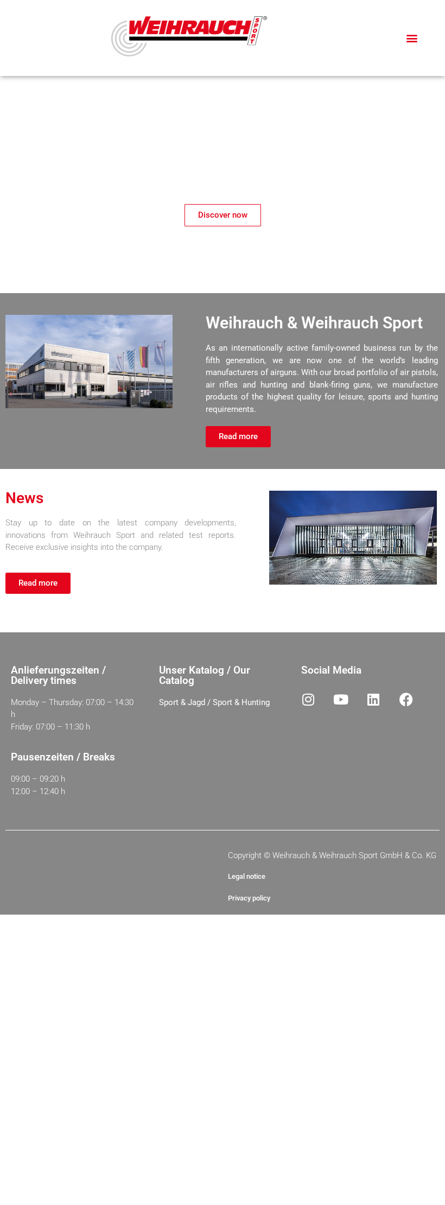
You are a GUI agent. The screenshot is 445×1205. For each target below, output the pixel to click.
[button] (412, 38)
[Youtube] (340, 699)
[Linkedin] (373, 699)
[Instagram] (308, 699)
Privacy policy (249, 898)
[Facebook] (405, 699)
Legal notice (246, 876)
